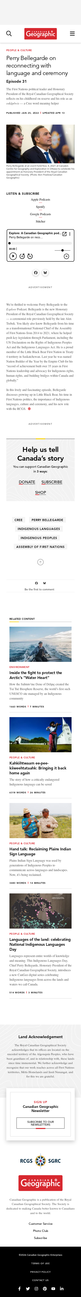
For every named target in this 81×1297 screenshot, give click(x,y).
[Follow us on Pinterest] (45, 1289)
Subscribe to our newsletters (40, 1123)
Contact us (40, 1280)
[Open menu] (72, 34)
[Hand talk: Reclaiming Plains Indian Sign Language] (40, 846)
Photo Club (40, 1231)
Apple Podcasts (40, 199)
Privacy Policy (40, 1271)
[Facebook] (36, 273)
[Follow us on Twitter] (28, 1289)
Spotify (40, 207)
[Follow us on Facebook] (19, 1289)
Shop (40, 493)
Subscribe (51, 482)
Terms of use (40, 1263)
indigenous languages (39, 529)
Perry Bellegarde (47, 520)
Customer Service (40, 1224)
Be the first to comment (40, 589)
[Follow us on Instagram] (36, 1289)
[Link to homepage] (40, 34)
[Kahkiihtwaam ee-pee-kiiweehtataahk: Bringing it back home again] (40, 757)
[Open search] (9, 34)
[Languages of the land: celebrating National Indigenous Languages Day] (40, 945)
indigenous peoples (39, 538)
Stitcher (40, 221)
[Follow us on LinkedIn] (62, 1289)
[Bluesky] (45, 273)
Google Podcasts (40, 214)
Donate (27, 482)
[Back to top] (40, 562)
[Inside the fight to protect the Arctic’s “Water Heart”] (40, 669)
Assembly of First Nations (40, 547)
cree (19, 520)
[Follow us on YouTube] (53, 1289)
